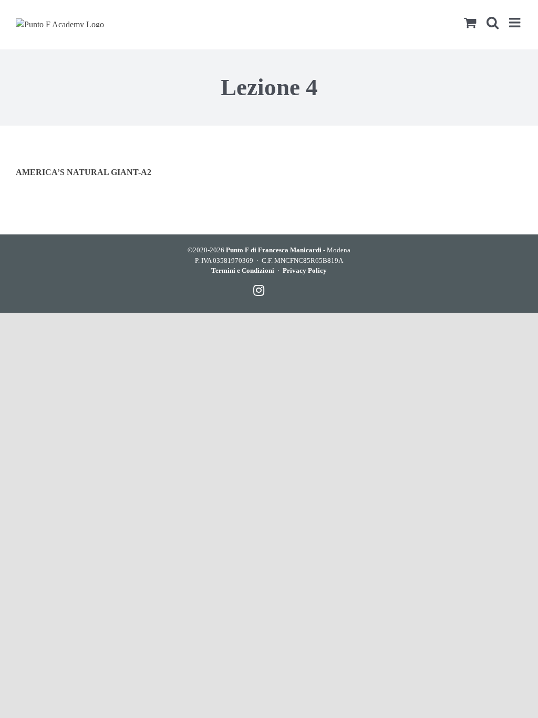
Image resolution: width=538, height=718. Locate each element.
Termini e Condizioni (242, 270)
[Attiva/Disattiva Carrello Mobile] (470, 22)
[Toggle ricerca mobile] (493, 22)
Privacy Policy (305, 270)
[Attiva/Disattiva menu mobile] (515, 22)
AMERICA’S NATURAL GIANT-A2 (83, 172)
